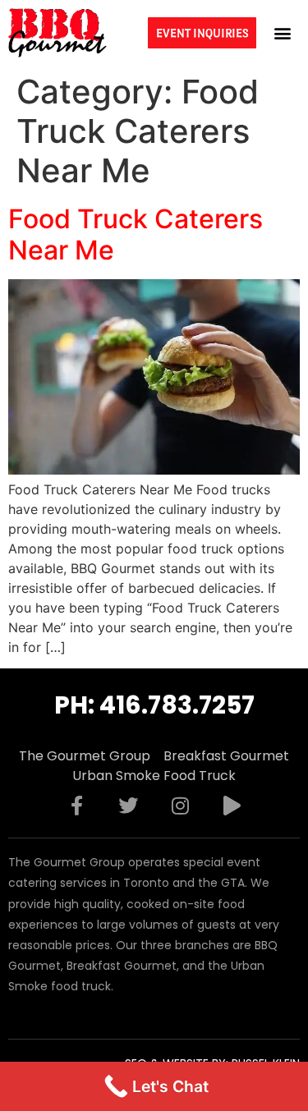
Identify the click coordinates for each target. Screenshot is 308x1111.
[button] (282, 32)
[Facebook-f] (76, 805)
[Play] (231, 805)
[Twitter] (128, 805)
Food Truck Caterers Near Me (135, 234)
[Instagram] (180, 805)
